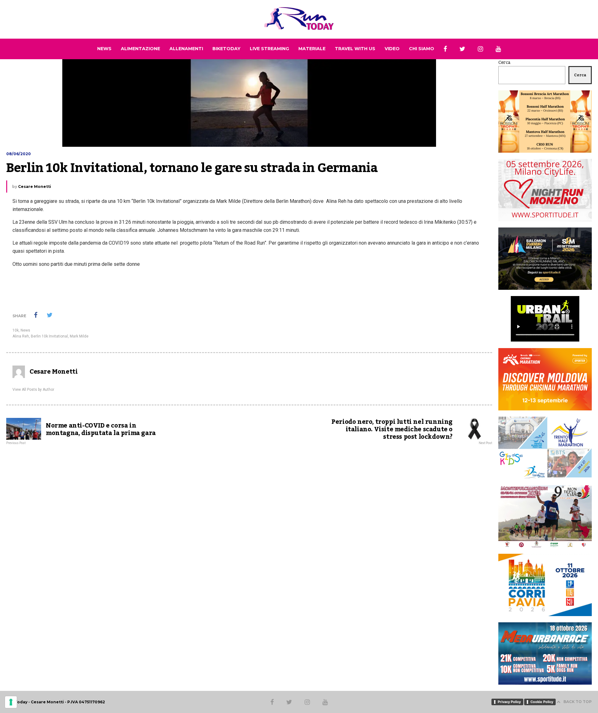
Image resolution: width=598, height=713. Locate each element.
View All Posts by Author (33, 389)
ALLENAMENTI (186, 48)
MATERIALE (311, 48)
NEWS (104, 48)
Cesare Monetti (34, 186)
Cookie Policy (541, 702)
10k (15, 330)
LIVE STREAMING (269, 48)
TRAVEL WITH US (355, 48)
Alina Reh (20, 336)
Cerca (504, 62)
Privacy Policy (509, 702)
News (25, 330)
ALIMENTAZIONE (140, 48)
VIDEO (392, 48)
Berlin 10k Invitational (49, 336)
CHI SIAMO (421, 48)
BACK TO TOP (577, 701)
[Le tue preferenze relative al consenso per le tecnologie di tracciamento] (11, 702)
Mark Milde (79, 336)
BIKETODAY (226, 48)
